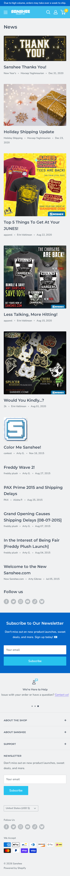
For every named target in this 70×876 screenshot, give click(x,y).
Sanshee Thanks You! (25, 67)
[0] (63, 12)
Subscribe (35, 661)
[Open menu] (5, 12)
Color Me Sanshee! (22, 447)
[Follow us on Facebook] (6, 601)
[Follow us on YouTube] (27, 601)
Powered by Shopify (15, 868)
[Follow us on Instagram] (20, 601)
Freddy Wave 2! (19, 467)
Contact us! (62, 695)
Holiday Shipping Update (29, 131)
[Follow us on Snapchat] (41, 601)
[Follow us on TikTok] (34, 601)
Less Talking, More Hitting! (30, 314)
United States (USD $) (18, 808)
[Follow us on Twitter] (13, 601)
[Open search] (48, 12)
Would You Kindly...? (24, 400)
